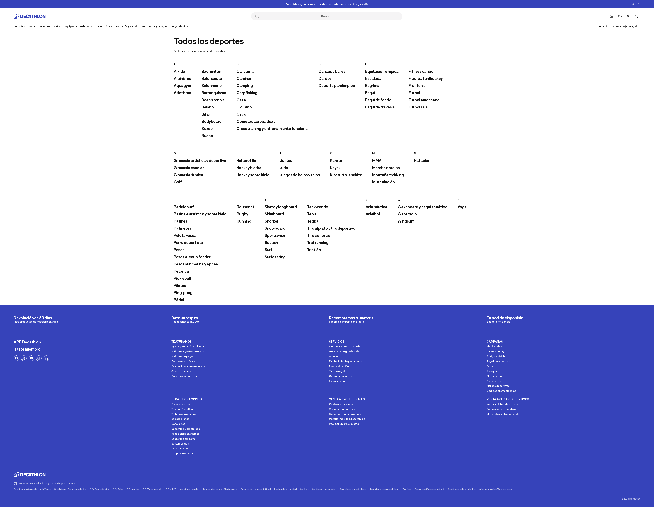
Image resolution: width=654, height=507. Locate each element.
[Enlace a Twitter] (24, 358)
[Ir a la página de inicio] (30, 16)
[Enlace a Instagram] (39, 358)
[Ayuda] (620, 16)
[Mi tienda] (612, 16)
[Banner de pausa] (632, 4)
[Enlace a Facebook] (16, 358)
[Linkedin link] (46, 358)
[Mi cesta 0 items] (636, 16)
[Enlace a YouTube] (31, 358)
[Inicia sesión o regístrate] (628, 16)
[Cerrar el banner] (637, 4)
